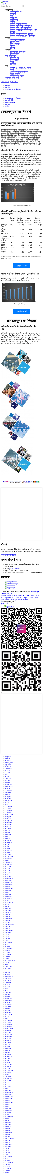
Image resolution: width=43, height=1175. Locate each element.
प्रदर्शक (7, 87)
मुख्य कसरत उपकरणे (21, 600)
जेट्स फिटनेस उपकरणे (31, 598)
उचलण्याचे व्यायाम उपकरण (26, 596)
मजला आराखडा (15, 44)
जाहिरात (12, 46)
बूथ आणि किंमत (14, 42)
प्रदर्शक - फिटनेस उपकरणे (18, 24)
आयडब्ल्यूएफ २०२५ (16, 12)
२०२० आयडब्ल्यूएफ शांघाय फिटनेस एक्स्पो (20, 597)
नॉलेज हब (13, 64)
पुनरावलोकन (14, 20)
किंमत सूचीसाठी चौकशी (8, 555)
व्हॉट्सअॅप (10, 607)
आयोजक (12, 22)
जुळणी (12, 70)
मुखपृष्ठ (7, 85)
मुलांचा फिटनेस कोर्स (7, 600)
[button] (21, 265)
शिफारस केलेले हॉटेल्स (17, 76)
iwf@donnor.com (15, 568)
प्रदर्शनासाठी (14, 82)
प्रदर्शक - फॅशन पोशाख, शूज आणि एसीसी (22, 36)
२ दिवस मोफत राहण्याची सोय (19, 72)
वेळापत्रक (13, 14)
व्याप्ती (11, 16)
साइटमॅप (9, 594)
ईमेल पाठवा (4, 604)
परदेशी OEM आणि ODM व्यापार (20, 68)
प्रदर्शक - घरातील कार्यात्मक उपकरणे (21, 34)
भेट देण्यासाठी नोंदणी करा (17, 52)
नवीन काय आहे (14, 58)
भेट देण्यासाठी (5, 82)
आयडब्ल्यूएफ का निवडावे (17, 40)
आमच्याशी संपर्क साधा (12, 78)
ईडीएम (12, 62)
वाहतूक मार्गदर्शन (15, 74)
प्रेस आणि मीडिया (10, 56)
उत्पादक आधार (14, 54)
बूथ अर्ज (12, 48)
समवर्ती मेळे (13, 18)
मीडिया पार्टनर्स (14, 60)
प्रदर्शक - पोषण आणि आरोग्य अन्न (20, 28)
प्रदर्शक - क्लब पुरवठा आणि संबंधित (21, 26)
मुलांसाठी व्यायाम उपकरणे (9, 596)
